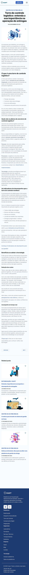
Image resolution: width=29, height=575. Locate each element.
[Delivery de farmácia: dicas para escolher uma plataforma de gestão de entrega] (14, 438)
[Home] (4, 2)
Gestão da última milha (14, 10)
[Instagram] (9, 507)
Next (24, 350)
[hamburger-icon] (27, 2)
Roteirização (6, 381)
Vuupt (13, 381)
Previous (6, 350)
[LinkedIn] (5, 507)
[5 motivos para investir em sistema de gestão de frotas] (14, 403)
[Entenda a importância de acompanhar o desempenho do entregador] (14, 371)
